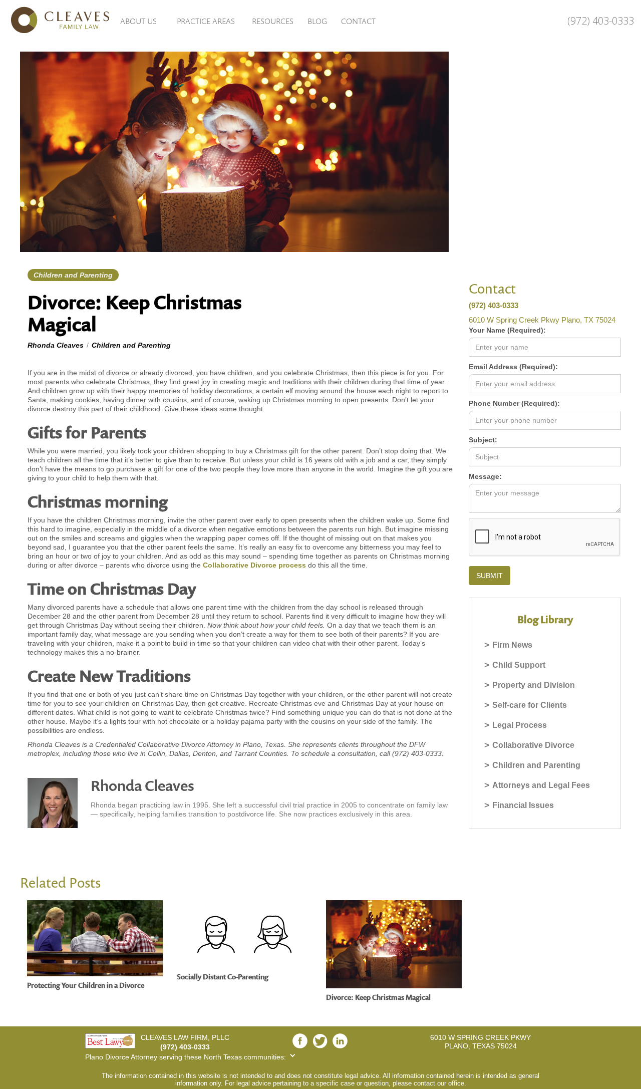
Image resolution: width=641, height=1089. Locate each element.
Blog (317, 21)
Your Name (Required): (507, 330)
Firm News (512, 645)
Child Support (518, 665)
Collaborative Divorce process (254, 565)
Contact (358, 21)
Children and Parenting (536, 765)
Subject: (483, 440)
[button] (138, 20)
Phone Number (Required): (514, 403)
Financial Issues (523, 805)
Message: (485, 476)
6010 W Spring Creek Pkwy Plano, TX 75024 (542, 320)
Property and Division (533, 685)
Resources (272, 21)
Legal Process (519, 725)
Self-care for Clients (529, 705)
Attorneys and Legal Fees (541, 785)
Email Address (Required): (513, 367)
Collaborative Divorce (533, 745)
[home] (55, 20)
